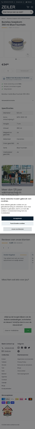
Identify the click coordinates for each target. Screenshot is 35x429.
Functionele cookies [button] (17, 223)
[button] (17, 229)
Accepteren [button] (17, 218)
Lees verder (14, 213)
